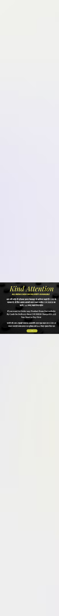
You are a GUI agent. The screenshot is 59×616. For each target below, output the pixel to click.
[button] (32, 330)
